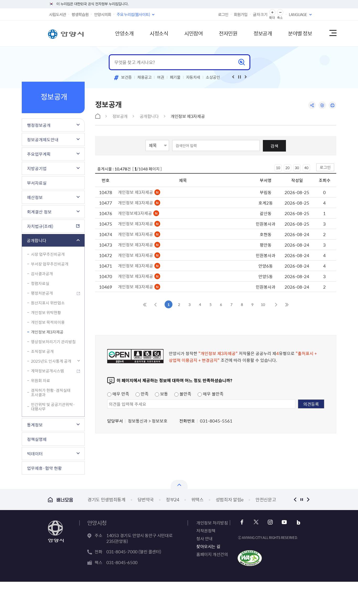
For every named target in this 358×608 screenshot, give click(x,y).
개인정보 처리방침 (212, 522)
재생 (239, 77)
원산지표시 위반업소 (48, 303)
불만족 (184, 394)
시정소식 (159, 33)
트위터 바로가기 (256, 522)
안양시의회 (102, 14)
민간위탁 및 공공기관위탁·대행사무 (53, 407)
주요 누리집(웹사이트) (133, 14)
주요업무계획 (39, 154)
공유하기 (312, 105)
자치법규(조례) (40, 226)
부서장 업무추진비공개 (49, 264)
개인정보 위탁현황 (46, 312)
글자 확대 (272, 12)
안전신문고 (266, 499)
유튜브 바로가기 (284, 522)
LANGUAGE (298, 14)
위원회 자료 (40, 380)
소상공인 (213, 77)
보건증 (126, 77)
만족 (144, 394)
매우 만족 (120, 394)
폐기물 (175, 77)
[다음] (245, 77)
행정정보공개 (39, 125)
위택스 (197, 499)
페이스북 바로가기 (241, 522)
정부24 (172, 499)
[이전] (233, 77)
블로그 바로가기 (298, 522)
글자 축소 (280, 12)
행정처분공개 (42, 293)
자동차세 (193, 77)
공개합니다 (36, 240)
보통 (163, 394)
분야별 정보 (300, 33)
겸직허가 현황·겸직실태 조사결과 (50, 392)
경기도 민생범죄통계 (107, 499)
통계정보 (35, 425)
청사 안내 (204, 538)
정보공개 (262, 33)
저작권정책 (205, 530)
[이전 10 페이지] (155, 304)
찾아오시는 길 (208, 546)
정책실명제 (37, 439)
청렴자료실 (40, 283)
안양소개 (124, 33)
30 (297, 167)
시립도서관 (57, 14)
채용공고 (144, 77)
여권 (160, 77)
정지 (301, 499)
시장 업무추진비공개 (48, 254)
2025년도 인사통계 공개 (51, 361)
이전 (295, 499)
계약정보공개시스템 (47, 371)
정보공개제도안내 (42, 139)
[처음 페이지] (145, 304)
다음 (308, 499)
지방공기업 (37, 168)
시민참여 (193, 33)
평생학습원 (80, 14)
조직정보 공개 (42, 351)
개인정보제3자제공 (135, 213)
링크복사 (322, 105)
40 (306, 167)
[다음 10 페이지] (276, 304)
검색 (274, 146)
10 (278, 167)
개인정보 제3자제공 (47, 332)
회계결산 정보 (39, 212)
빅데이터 (35, 453)
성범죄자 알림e (229, 499)
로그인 (223, 14)
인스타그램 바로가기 (270, 522)
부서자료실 (37, 183)
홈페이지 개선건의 (212, 554)
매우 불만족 (213, 394)
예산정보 (35, 197)
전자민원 (228, 33)
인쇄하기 (332, 105)
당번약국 (146, 499)
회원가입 (240, 14)
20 (287, 167)
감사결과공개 (42, 274)
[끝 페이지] (286, 304)
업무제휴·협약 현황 (44, 468)
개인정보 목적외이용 (48, 322)
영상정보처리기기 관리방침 (53, 342)
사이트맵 (332, 33)
